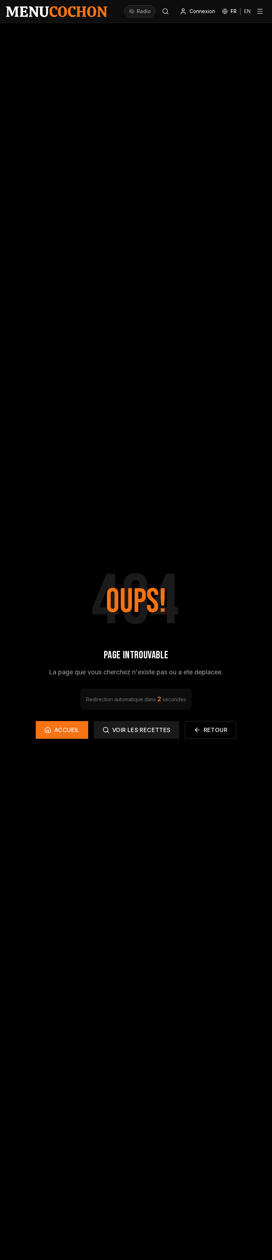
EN (247, 11)
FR (234, 11)
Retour (215, 729)
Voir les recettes (141, 729)
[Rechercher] (165, 11)
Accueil (67, 729)
